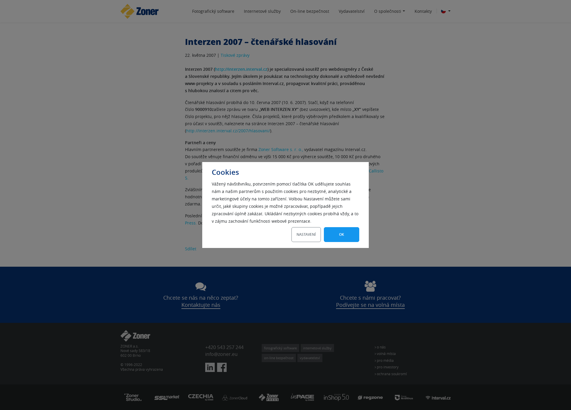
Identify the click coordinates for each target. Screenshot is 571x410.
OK (341, 234)
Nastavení (306, 234)
